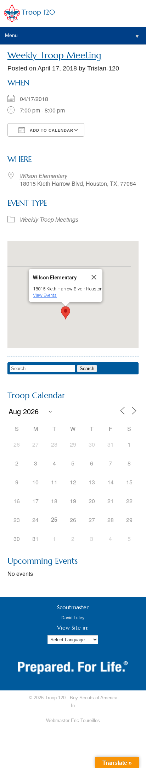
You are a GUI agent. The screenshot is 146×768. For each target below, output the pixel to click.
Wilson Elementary (43, 176)
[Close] (93, 277)
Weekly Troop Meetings (49, 219)
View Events (45, 295)
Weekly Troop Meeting (54, 55)
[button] (65, 313)
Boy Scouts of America (93, 697)
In (73, 705)
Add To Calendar (50, 130)
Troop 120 (38, 12)
